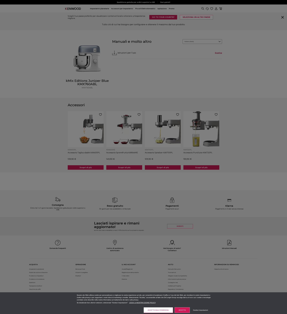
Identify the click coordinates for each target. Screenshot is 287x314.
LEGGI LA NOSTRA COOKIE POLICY (142, 303)
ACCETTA (182, 310)
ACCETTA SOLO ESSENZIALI (158, 310)
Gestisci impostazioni (200, 310)
